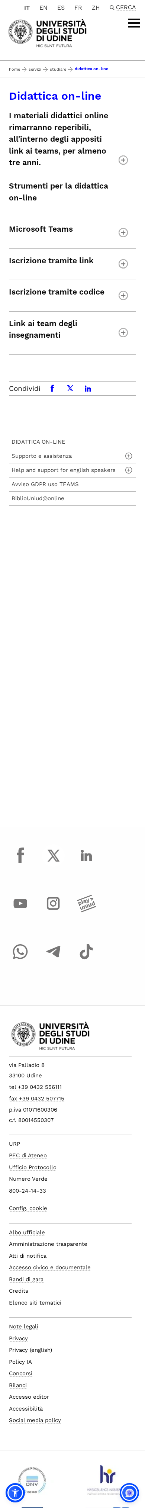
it (27, 7)
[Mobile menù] (134, 23)
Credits (18, 1290)
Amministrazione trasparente (48, 1244)
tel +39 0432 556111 (35, 1087)
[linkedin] (86, 862)
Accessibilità (26, 1408)
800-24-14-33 (27, 1190)
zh (96, 7)
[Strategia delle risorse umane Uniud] (107, 1483)
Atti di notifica (27, 1256)
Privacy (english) (30, 1350)
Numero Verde (28, 1179)
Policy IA (20, 1362)
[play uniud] (86, 910)
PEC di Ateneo (28, 1155)
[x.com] (53, 862)
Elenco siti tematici (35, 1302)
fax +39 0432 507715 (36, 1098)
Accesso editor (29, 1396)
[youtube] (20, 910)
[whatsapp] (20, 959)
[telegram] (53, 959)
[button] (15, 1493)
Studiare (58, 69)
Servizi (35, 69)
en (43, 7)
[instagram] (53, 910)
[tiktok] (86, 959)
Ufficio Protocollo (33, 1167)
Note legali (23, 1326)
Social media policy (35, 1420)
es (61, 7)
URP (14, 1144)
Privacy (18, 1338)
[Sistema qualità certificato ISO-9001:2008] (32, 1483)
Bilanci (18, 1385)
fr (78, 7)
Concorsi (20, 1373)
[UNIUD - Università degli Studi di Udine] (47, 32)
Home (14, 69)
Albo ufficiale (27, 1232)
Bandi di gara (26, 1279)
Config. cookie (28, 1208)
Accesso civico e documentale (50, 1267)
